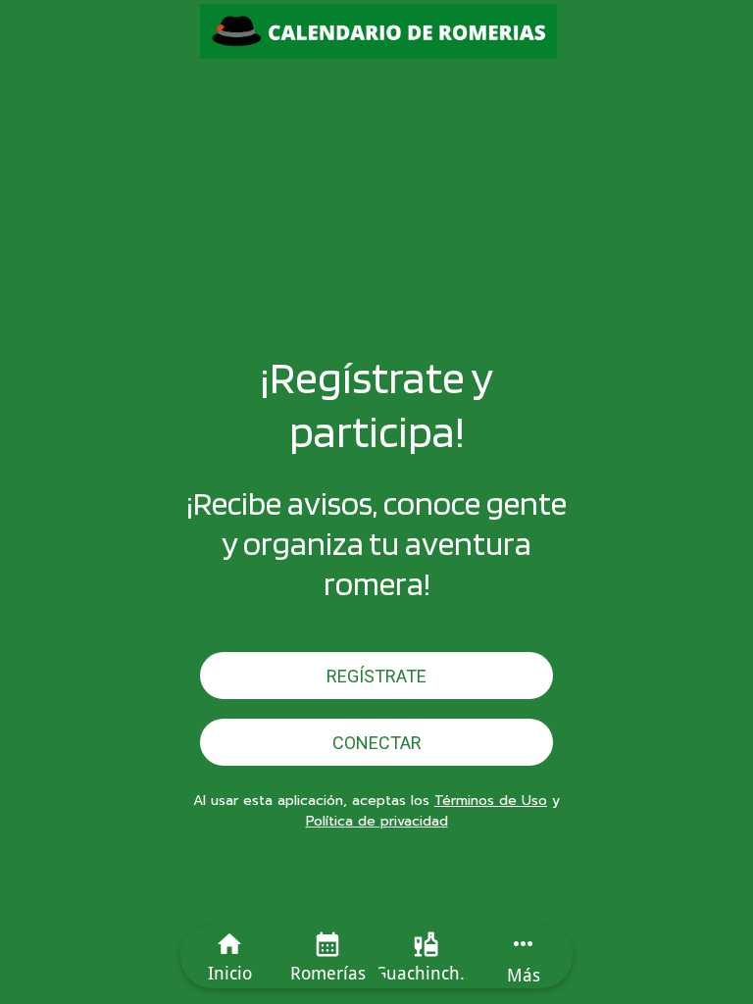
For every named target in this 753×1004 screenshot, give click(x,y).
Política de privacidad (377, 821)
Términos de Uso (490, 800)
